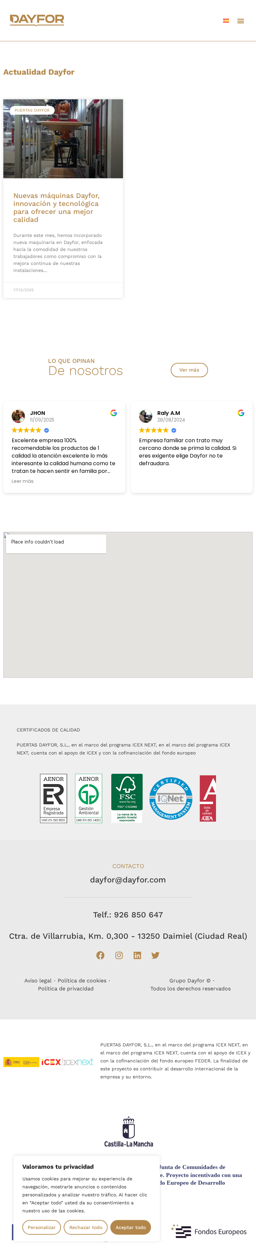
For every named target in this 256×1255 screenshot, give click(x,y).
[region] (86, 1199)
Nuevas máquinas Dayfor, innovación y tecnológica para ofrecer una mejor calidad (56, 207)
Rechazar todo (85, 1227)
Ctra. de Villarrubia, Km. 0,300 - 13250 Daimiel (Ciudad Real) (128, 936)
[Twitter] (155, 955)
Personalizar (42, 1227)
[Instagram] (119, 955)
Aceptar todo (131, 1227)
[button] (240, 20)
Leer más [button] (23, 481)
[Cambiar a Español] (226, 20)
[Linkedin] (137, 955)
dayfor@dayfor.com (128, 879)
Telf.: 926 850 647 (128, 914)
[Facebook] (100, 955)
